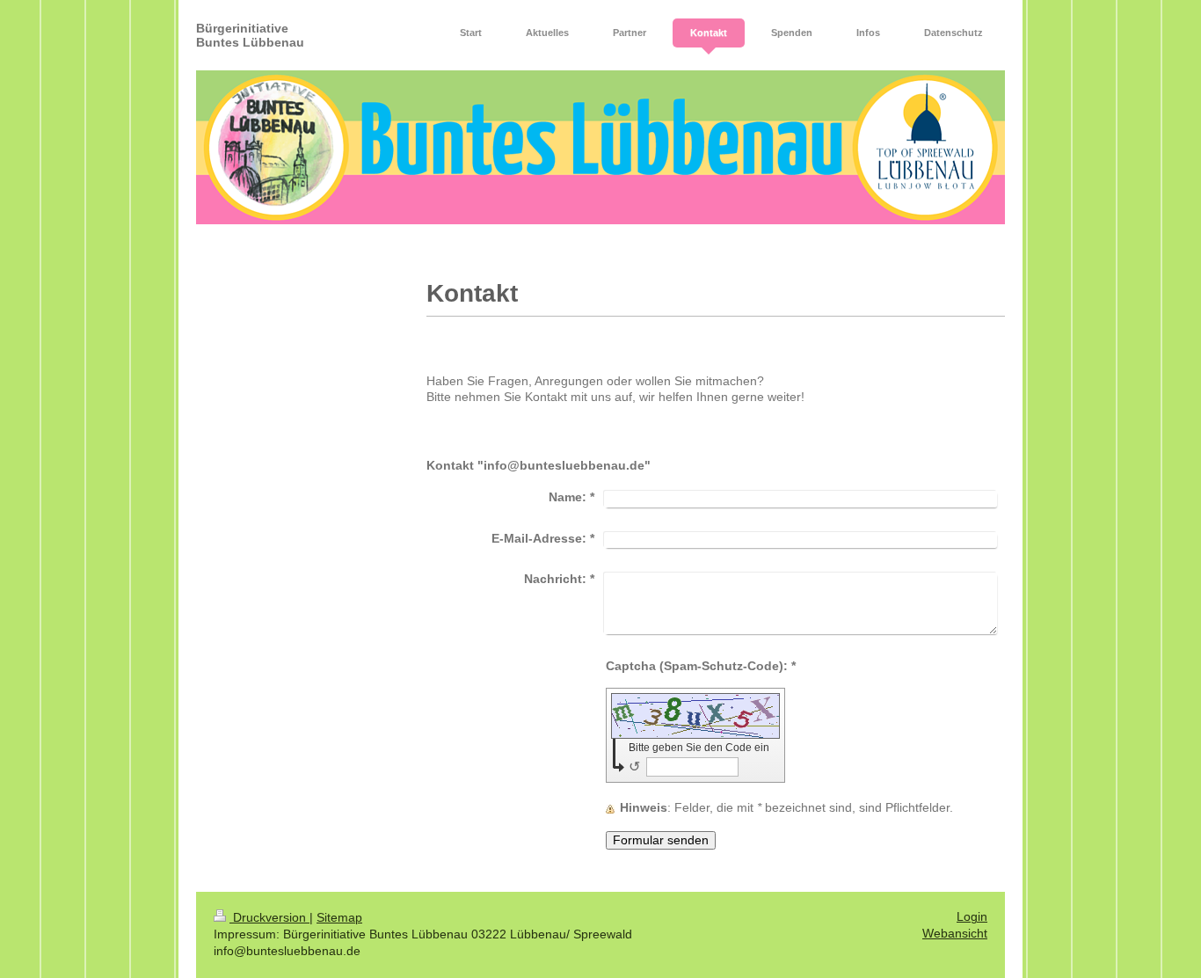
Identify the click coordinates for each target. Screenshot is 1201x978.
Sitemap (339, 917)
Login (972, 916)
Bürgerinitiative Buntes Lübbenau (250, 35)
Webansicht (954, 933)
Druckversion (269, 917)
